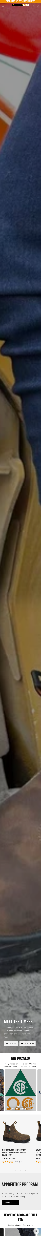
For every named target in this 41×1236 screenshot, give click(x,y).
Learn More (10, 1203)
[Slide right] (25, 1170)
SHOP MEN (11, 1043)
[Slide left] (15, 1170)
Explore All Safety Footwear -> (20, 1225)
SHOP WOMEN (27, 1043)
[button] (2, 5)
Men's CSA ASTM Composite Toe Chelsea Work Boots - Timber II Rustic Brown (14, 1152)
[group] (20, 1090)
